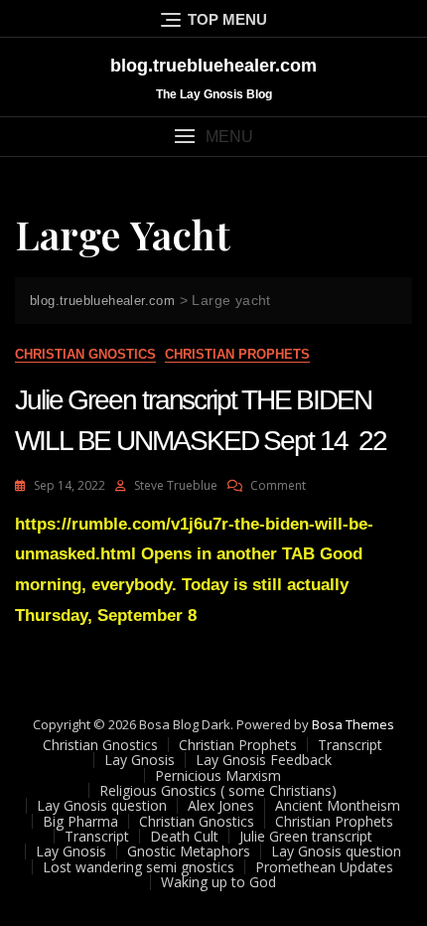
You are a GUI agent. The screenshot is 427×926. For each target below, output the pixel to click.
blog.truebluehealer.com (213, 66)
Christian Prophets (237, 354)
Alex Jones (221, 805)
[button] (213, 136)
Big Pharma (80, 821)
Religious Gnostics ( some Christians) (218, 790)
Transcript (350, 744)
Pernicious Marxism (218, 775)
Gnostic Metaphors (188, 851)
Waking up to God (218, 881)
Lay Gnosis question (102, 805)
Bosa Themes (353, 724)
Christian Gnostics (85, 354)
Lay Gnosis (139, 759)
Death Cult (184, 836)
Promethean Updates (324, 866)
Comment (278, 485)
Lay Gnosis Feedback (264, 759)
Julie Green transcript (305, 836)
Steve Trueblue (175, 485)
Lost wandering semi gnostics (138, 866)
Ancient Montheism (337, 805)
